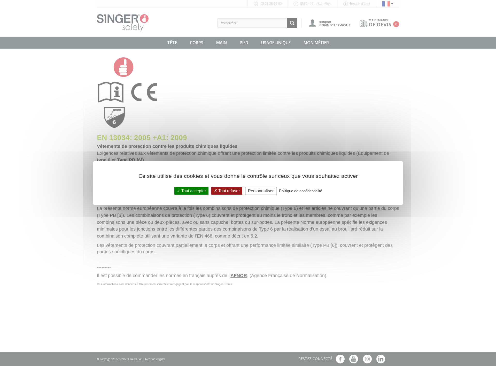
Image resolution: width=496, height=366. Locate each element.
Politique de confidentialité (300, 191)
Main (221, 42)
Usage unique (276, 42)
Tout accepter (193, 191)
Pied (244, 42)
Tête (172, 42)
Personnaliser (261, 191)
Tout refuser (228, 191)
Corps (196, 42)
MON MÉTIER (316, 42)
